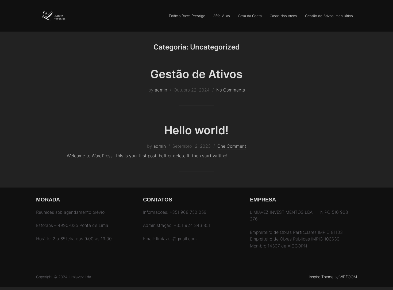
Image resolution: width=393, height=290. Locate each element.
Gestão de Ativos (196, 74)
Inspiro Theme (321, 276)
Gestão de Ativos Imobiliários (329, 16)
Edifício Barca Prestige (187, 16)
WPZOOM (348, 276)
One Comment (231, 146)
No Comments (230, 90)
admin (161, 90)
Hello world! (196, 130)
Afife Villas (221, 16)
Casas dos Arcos (283, 16)
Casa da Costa (250, 16)
